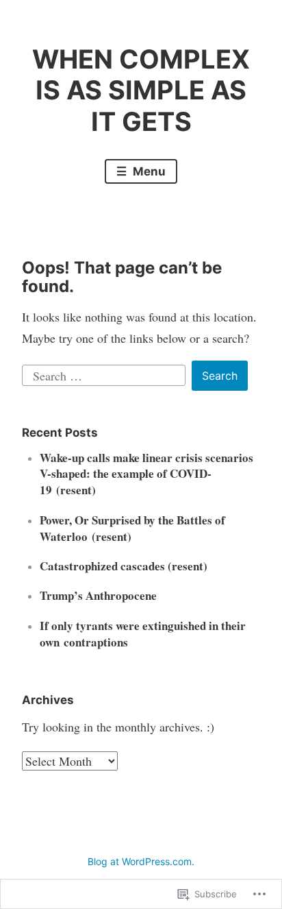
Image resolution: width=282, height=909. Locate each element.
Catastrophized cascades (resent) (123, 565)
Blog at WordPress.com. (141, 861)
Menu (148, 171)
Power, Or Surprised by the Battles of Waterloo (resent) (132, 528)
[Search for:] (106, 373)
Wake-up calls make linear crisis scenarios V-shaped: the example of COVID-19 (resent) (146, 474)
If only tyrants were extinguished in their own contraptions (143, 634)
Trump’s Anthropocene (98, 595)
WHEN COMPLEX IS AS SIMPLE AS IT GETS (141, 90)
